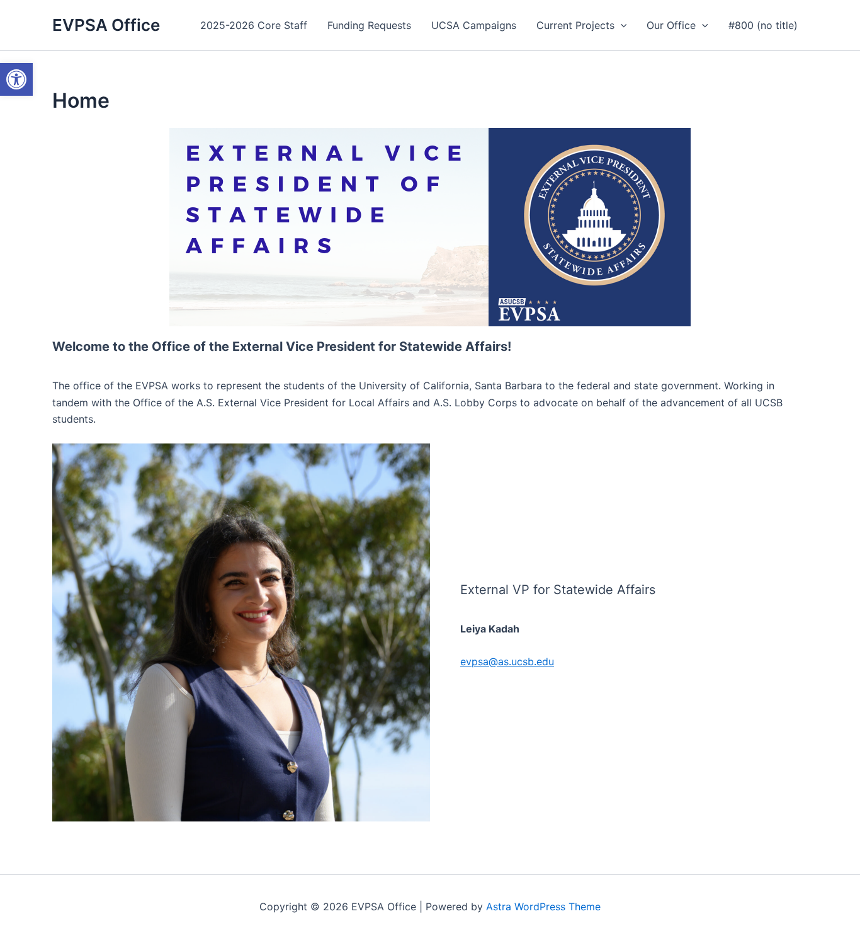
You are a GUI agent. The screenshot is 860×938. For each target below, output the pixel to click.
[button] (620, 25)
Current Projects (575, 25)
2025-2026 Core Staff (253, 25)
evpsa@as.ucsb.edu (507, 661)
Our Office (671, 25)
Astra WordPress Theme (543, 906)
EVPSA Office (106, 25)
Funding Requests (369, 25)
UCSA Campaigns (473, 25)
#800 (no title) (763, 25)
